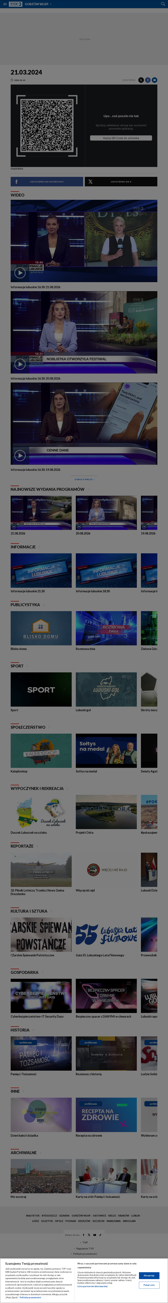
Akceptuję (149, 1275)
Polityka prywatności (30, 1297)
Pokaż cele (149, 1285)
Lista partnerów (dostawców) (92, 1286)
